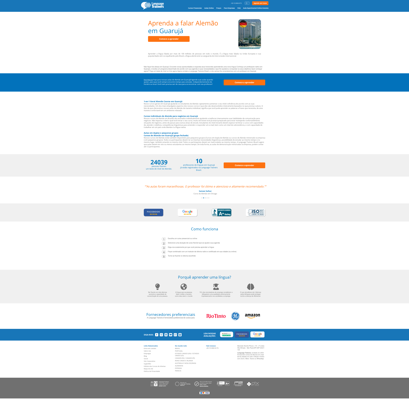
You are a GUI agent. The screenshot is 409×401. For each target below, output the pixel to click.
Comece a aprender (169, 39)
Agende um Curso (260, 3)
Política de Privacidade (152, 371)
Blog (145, 356)
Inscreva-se (148, 80)
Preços (218, 8)
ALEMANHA (179, 366)
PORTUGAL (179, 351)
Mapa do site (148, 369)
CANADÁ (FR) (190, 358)
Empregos (147, 353)
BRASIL (177, 348)
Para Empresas (229, 8)
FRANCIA (178, 371)
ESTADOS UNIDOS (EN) (183, 353)
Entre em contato (150, 348)
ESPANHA (178, 368)
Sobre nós (147, 351)
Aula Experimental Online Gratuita (255, 8)
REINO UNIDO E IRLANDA (184, 361)
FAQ (239, 8)
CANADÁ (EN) (179, 358)
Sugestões (147, 364)
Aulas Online (209, 8)
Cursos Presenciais (195, 8)
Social (146, 359)
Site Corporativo (149, 361)
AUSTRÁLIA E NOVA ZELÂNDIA (185, 363)
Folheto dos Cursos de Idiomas (155, 366)
